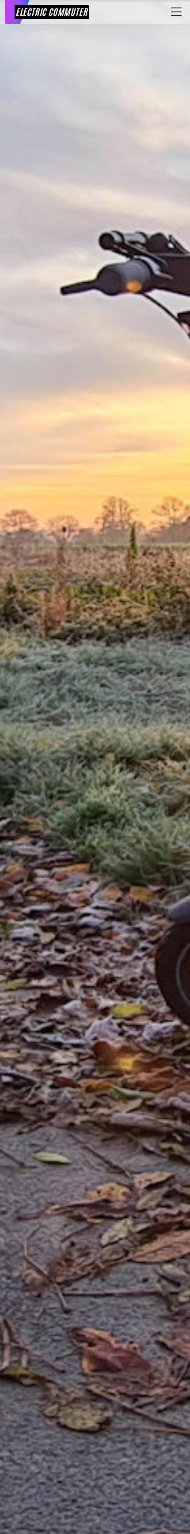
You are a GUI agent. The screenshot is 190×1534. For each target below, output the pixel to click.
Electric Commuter (51, 11)
